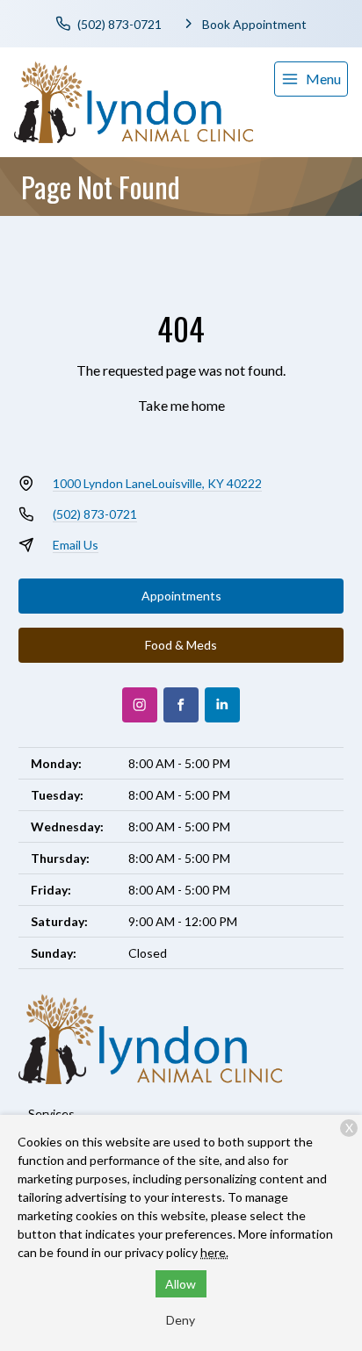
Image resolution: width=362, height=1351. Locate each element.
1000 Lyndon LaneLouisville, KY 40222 (157, 483)
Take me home (181, 405)
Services (51, 1113)
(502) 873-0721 (95, 514)
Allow (180, 1283)
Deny (180, 1319)
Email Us (75, 544)
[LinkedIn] (222, 704)
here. (214, 1252)
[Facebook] (181, 704)
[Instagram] (139, 704)
